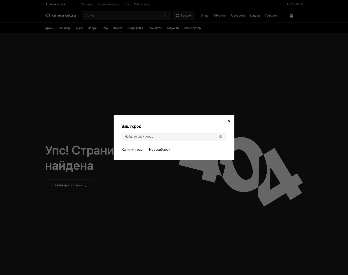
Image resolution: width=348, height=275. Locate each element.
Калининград (132, 149)
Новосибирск (159, 149)
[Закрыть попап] (228, 121)
